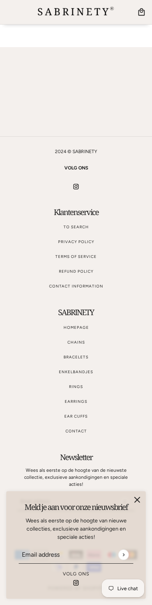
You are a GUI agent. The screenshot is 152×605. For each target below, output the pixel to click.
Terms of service (76, 256)
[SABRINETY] (76, 12)
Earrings (76, 401)
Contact (76, 431)
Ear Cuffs (76, 416)
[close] (137, 500)
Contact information (76, 286)
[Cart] (141, 12)
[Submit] (123, 554)
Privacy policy (76, 241)
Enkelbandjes (76, 371)
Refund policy (76, 271)
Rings (76, 386)
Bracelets (76, 357)
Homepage (76, 327)
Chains (76, 342)
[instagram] (76, 582)
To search (76, 226)
